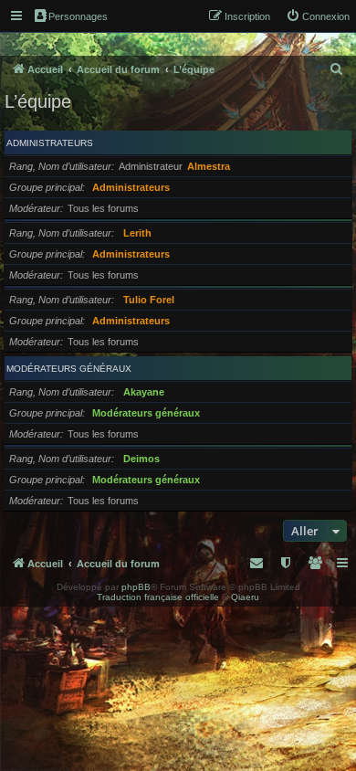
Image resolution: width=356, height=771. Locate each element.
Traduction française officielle (158, 597)
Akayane (143, 391)
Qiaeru (245, 597)
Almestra (208, 166)
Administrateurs (49, 143)
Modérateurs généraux (68, 369)
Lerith (137, 232)
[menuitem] (318, 16)
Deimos (141, 458)
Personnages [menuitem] (78, 16)
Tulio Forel (148, 299)
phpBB (136, 587)
